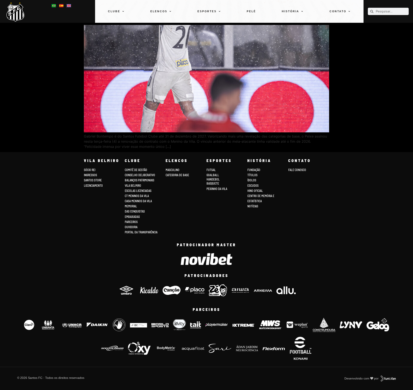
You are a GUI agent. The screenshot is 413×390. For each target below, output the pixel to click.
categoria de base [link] (178, 175)
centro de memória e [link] (260, 196)
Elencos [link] (158, 11)
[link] (17, 12)
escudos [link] (253, 185)
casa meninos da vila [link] (138, 201)
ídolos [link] (251, 180)
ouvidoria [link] (131, 227)
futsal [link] (211, 170)
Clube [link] (114, 11)
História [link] (290, 11)
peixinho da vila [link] (216, 189)
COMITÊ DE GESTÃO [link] (136, 170)
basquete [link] (212, 183)
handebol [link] (213, 179)
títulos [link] (252, 175)
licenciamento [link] (93, 185)
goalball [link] (212, 175)
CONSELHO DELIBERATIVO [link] (140, 175)
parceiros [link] (131, 222)
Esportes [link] (207, 11)
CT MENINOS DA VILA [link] (137, 196)
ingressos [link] (90, 175)
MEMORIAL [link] (131, 206)
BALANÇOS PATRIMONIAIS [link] (139, 180)
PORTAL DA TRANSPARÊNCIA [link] (141, 232)
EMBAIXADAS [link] (132, 217)
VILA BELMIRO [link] (133, 185)
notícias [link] (252, 206)
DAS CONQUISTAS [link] (135, 211)
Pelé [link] (251, 11)
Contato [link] (338, 11)
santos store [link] (93, 180)
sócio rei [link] (89, 170)
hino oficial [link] (255, 191)
